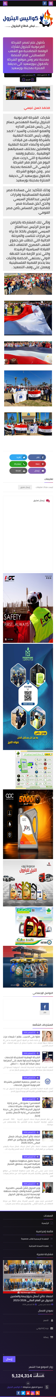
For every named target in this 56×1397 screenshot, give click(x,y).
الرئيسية (45, 1223)
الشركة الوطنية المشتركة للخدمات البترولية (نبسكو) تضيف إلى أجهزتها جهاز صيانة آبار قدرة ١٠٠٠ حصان (21, 1060)
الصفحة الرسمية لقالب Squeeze (35, 1239)
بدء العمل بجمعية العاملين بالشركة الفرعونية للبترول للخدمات (22, 1083)
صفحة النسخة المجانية (39, 1246)
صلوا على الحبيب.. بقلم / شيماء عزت (21, 1036)
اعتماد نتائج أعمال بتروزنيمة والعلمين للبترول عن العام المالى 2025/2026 (31, 1298)
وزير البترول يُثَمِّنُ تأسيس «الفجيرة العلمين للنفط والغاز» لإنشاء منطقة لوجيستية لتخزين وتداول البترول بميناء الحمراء (22, 1193)
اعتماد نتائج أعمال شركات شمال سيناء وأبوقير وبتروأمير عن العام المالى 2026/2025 (24, 1139)
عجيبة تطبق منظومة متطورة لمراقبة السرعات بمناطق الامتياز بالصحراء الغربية (23, 1163)
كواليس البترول (13, 1387)
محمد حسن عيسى (44, 1304)
